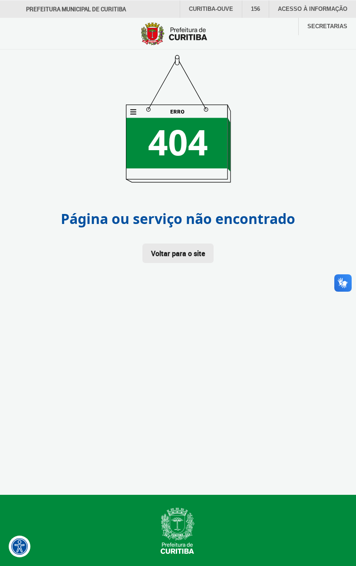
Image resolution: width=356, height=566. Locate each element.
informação (312, 9)
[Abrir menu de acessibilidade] (19, 546)
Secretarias (327, 26)
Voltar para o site (178, 253)
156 (255, 9)
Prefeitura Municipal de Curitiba (76, 9)
